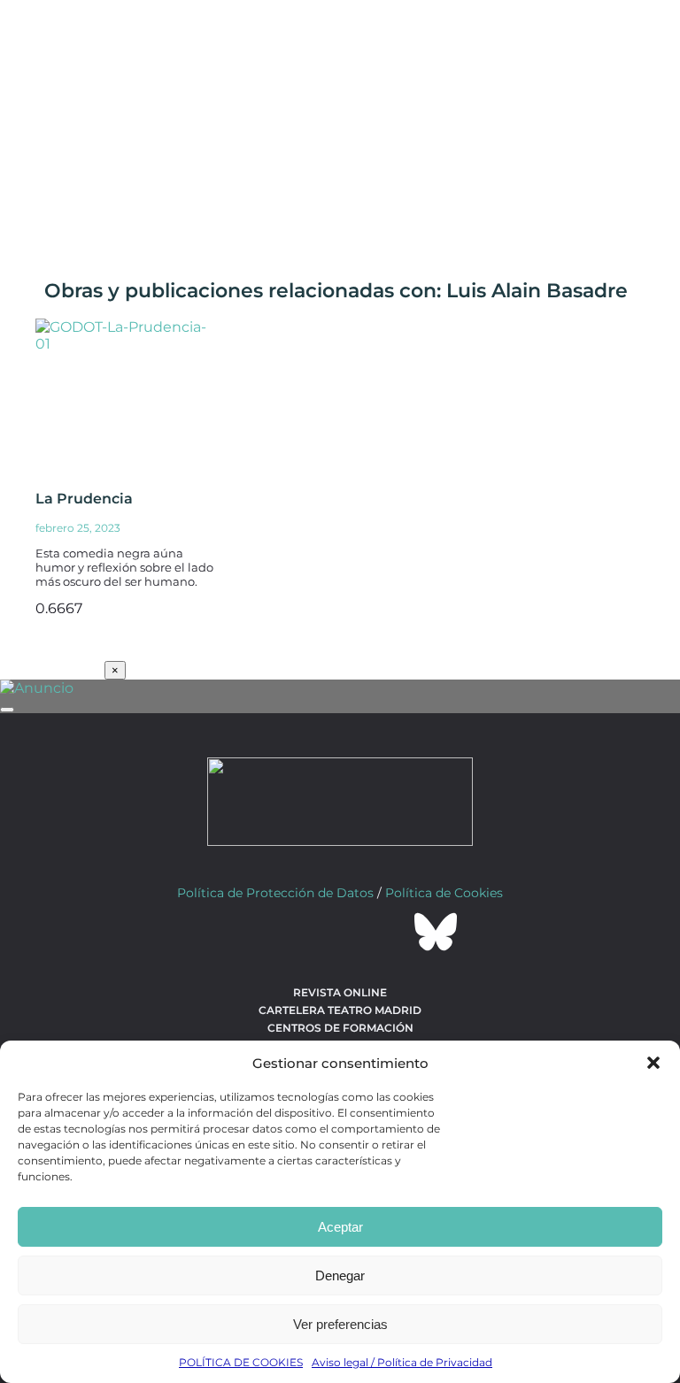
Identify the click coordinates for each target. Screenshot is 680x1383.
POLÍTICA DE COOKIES (241, 1362)
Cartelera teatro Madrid (340, 1010)
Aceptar (340, 1226)
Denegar (340, 1275)
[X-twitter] (292, 932)
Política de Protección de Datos (275, 893)
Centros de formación (340, 1027)
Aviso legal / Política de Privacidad (402, 1362)
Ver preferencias (340, 1324)
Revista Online (340, 992)
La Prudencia (84, 498)
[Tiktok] (388, 932)
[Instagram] (340, 932)
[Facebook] (244, 932)
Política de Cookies (444, 893)
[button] (653, 1063)
